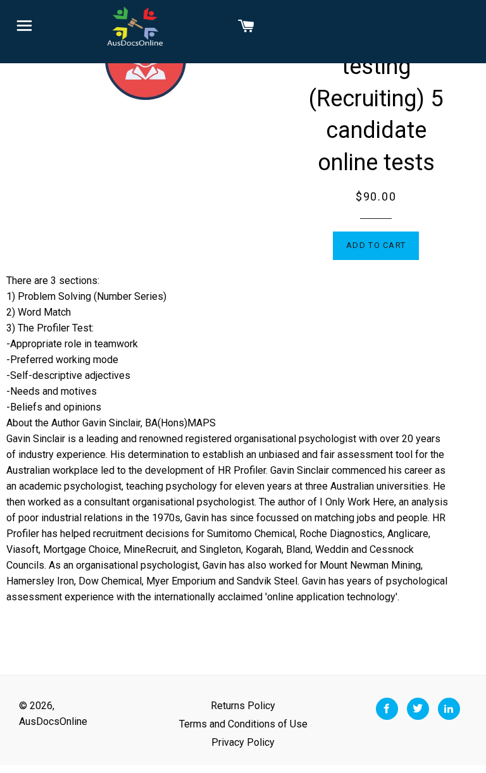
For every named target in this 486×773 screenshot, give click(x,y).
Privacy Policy (243, 742)
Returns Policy (243, 706)
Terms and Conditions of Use (243, 724)
